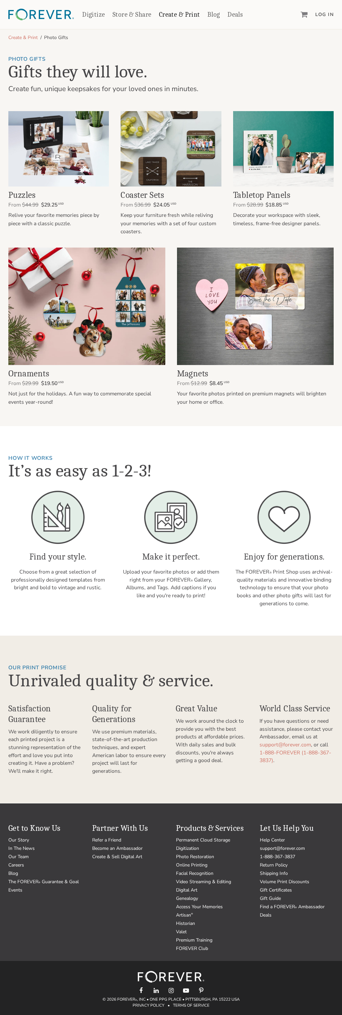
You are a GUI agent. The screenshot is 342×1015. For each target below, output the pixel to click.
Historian (185, 923)
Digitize (93, 14)
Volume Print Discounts (284, 882)
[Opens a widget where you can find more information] (30, 1003)
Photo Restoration (195, 857)
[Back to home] (41, 14)
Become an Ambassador (117, 848)
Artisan (184, 915)
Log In (324, 14)
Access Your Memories (199, 907)
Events (15, 890)
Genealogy (187, 898)
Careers (16, 865)
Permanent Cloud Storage (203, 840)
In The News (21, 848)
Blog (213, 14)
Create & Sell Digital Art (117, 857)
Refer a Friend (106, 840)
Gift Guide (270, 898)
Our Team (18, 857)
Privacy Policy (148, 1005)
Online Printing (191, 865)
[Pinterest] (201, 990)
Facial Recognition (194, 873)
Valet (181, 932)
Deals (235, 14)
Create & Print (179, 14)
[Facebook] (141, 990)
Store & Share (132, 14)
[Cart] (304, 14)
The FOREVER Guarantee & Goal (43, 882)
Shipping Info (274, 873)
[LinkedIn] (156, 990)
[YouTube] (186, 990)
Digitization (187, 848)
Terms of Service (191, 1005)
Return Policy (274, 865)
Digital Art (186, 890)
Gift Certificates (276, 890)
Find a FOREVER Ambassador (292, 907)
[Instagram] (171, 990)
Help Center (272, 840)
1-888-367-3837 (277, 857)
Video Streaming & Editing (203, 882)
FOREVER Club (192, 948)
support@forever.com (285, 744)
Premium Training (194, 940)
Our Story (18, 840)
